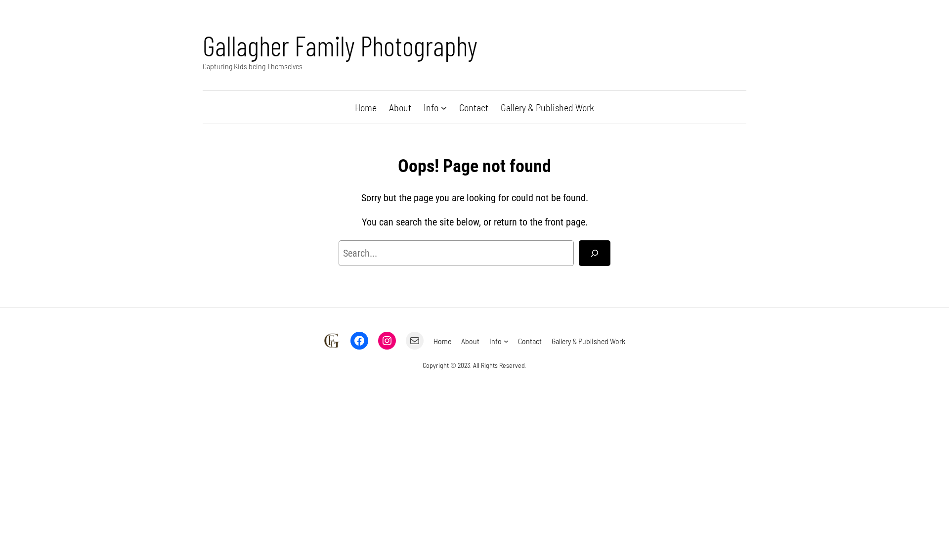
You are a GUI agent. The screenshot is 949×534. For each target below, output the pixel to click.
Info (431, 107)
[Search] (594, 253)
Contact (473, 107)
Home (366, 107)
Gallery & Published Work (547, 107)
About (400, 107)
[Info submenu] (444, 107)
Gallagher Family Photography (340, 45)
